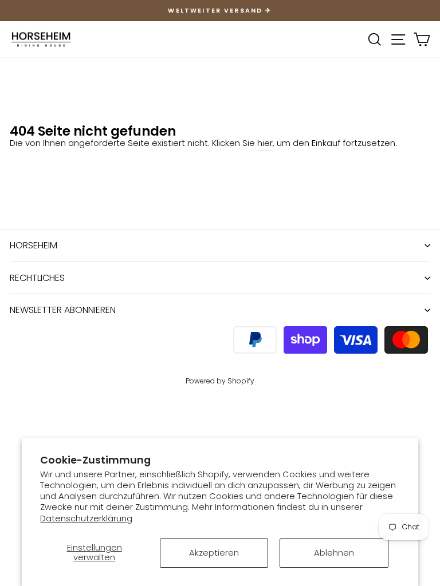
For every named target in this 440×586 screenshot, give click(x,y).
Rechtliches (37, 277)
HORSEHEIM (33, 245)
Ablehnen (334, 553)
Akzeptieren (214, 553)
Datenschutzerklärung (86, 518)
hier (265, 143)
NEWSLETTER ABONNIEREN (63, 309)
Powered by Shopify (220, 381)
